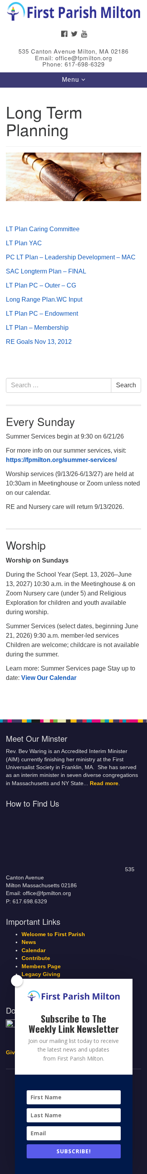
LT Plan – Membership (37, 327)
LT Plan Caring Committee (43, 229)
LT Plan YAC (24, 243)
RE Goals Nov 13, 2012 (39, 341)
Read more (104, 783)
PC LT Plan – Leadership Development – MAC (71, 257)
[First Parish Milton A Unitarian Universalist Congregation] (73, 13)
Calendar (33, 950)
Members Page (41, 966)
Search (126, 385)
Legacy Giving (41, 974)
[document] (73, 399)
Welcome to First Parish (53, 934)
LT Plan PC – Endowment (42, 313)
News (29, 942)
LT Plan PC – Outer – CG (41, 285)
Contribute (36, 958)
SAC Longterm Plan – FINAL (46, 271)
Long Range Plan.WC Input (44, 299)
